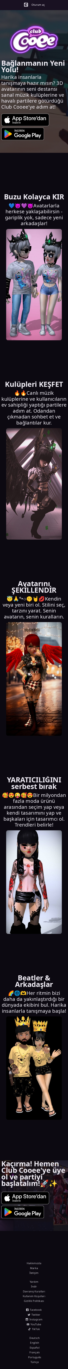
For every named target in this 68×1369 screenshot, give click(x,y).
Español (35, 1347)
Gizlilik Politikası (34, 1301)
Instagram (35, 1319)
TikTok (36, 1329)
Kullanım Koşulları (34, 1296)
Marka (34, 1268)
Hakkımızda (34, 1263)
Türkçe (35, 1362)
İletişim (34, 1273)
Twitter (35, 1314)
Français (34, 1352)
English (34, 1342)
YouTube (36, 1324)
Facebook (36, 1310)
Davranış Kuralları (34, 1291)
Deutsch (34, 1338)
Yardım (34, 1281)
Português (34, 1357)
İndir (34, 1286)
